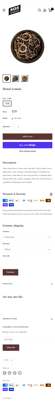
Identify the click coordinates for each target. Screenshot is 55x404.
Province (6, 243)
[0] (50, 10)
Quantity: (6, 126)
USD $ (6, 360)
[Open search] (39, 10)
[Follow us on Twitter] (9, 373)
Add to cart (27, 136)
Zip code (6, 256)
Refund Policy (8, 283)
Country (6, 231)
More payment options (27, 151)
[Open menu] (4, 10)
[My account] (44, 10)
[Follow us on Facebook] (4, 373)
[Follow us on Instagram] (15, 373)
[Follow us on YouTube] (20, 373)
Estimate (10, 272)
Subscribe (11, 347)
